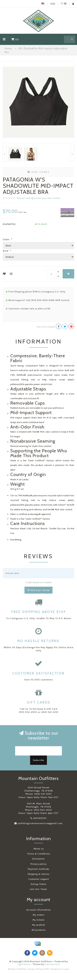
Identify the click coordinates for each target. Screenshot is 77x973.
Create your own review (47, 198)
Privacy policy (38, 863)
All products (39, 929)
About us (38, 848)
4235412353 (40, 818)
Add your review (40, 590)
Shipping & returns (38, 874)
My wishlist (38, 924)
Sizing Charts (38, 884)
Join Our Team (38, 889)
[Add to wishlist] (4, 274)
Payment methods (38, 869)
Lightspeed (23, 964)
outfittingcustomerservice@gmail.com (40, 823)
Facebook (65, 969)
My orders (38, 914)
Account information (38, 909)
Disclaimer (38, 858)
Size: (7, 250)
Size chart (40, 172)
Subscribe (38, 760)
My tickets (38, 919)
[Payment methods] (37, 943)
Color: (7, 239)
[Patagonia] (67, 212)
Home (8, 48)
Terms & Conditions (38, 853)
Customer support (38, 879)
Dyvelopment (52, 964)
